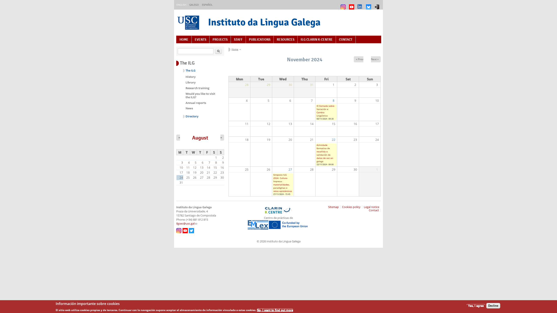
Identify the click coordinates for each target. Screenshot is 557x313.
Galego (194, 4)
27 (290, 169)
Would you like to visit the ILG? (200, 95)
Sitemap (333, 207)
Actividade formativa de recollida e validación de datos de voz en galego (325, 153)
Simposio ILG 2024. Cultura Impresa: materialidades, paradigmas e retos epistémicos (282, 183)
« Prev (359, 59)
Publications (259, 40)
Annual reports (196, 103)
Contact (345, 40)
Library (191, 82)
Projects (220, 40)
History (191, 77)
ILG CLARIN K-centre (317, 40)
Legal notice (371, 207)
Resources (285, 40)
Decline (493, 305)
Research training (197, 88)
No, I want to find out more (275, 309)
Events (200, 40)
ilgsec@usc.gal (186, 223)
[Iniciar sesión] (377, 5)
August (200, 138)
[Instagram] (344, 5)
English (181, 4)
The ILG (190, 70)
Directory (192, 116)
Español (207, 4)
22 (333, 140)
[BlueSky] (369, 5)
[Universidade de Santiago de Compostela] (188, 23)
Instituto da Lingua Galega (264, 22)
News (189, 108)
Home (184, 40)
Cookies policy (351, 207)
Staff (238, 40)
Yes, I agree (476, 305)
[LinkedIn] (360, 5)
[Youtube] (352, 5)
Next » (375, 59)
